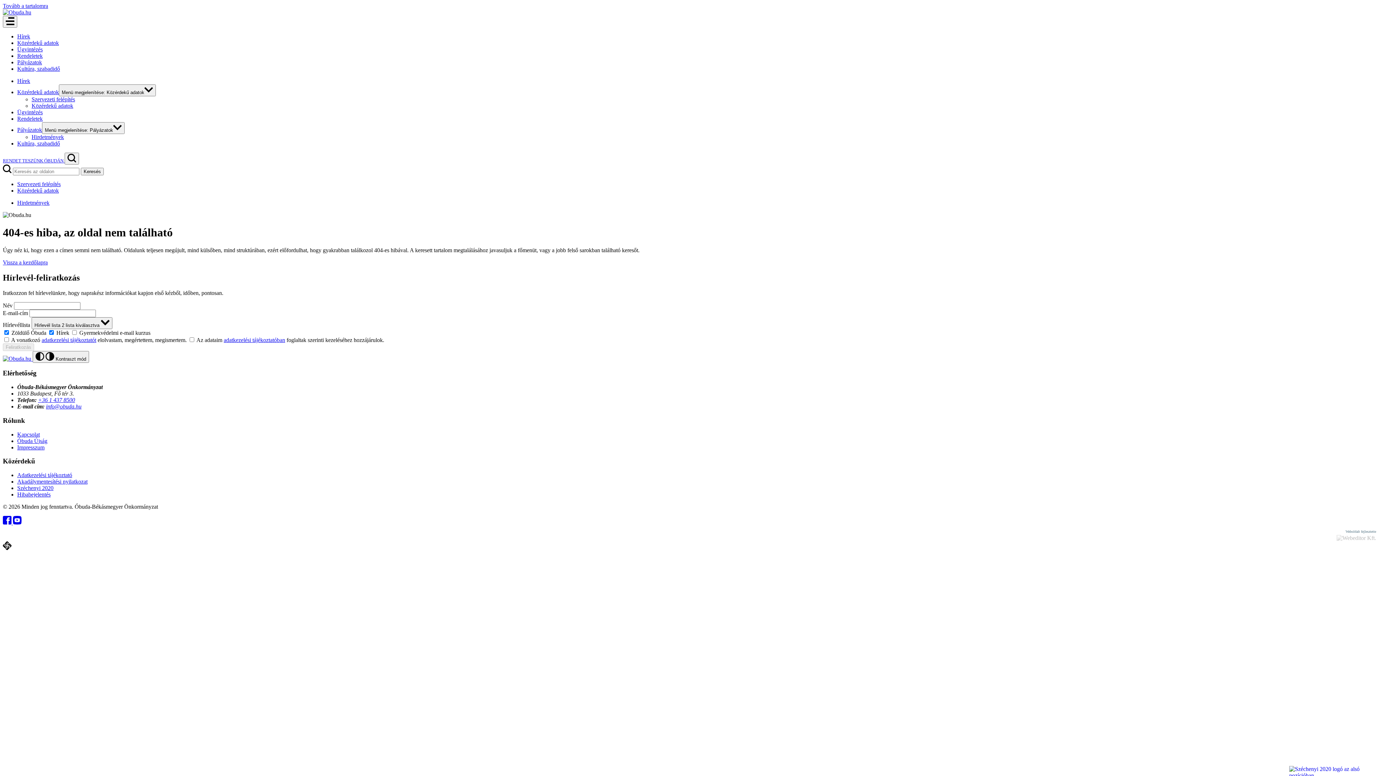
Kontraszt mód (70, 359)
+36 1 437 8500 (56, 400)
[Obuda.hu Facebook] (8, 522)
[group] (689, 332)
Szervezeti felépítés (53, 99)
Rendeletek (30, 56)
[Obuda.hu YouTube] (17, 522)
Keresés (92, 171)
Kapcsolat (28, 434)
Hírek (23, 36)
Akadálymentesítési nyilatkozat (52, 482)
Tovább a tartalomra (25, 6)
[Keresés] (72, 159)
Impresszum (31, 447)
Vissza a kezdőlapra (25, 262)
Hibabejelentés (34, 494)
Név (8, 305)
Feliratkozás (18, 347)
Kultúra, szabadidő (38, 69)
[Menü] (10, 22)
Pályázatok (29, 62)
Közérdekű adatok (38, 43)
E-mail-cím (15, 313)
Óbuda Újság (32, 441)
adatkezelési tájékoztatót (69, 340)
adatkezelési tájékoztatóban (254, 340)
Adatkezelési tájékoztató (44, 475)
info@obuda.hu (64, 406)
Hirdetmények (48, 137)
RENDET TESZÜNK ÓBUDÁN (34, 160)
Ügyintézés (30, 49)
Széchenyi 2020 (35, 488)
